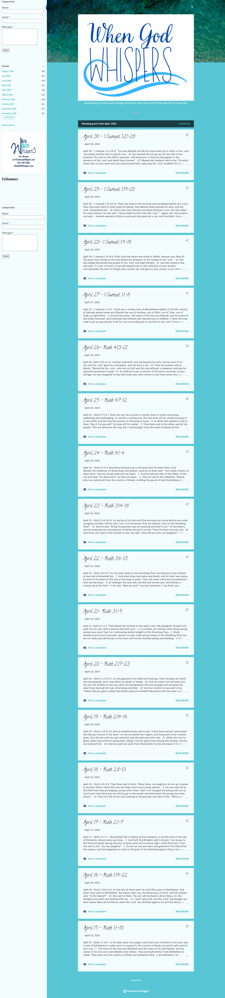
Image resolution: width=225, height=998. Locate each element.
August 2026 (7, 71)
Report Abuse (8, 125)
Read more (182, 173)
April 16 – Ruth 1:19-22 (105, 875)
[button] (187, 135)
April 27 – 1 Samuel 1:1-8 (106, 295)
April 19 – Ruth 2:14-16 (105, 717)
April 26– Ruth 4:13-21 (105, 348)
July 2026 (6, 76)
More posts (136, 980)
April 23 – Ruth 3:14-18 (106, 506)
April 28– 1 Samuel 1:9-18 (107, 242)
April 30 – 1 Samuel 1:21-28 (109, 137)
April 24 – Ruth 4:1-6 (103, 453)
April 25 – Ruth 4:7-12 (105, 400)
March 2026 (7, 95)
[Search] (192, 7)
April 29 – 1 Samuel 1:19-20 (109, 189)
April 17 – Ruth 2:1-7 (103, 822)
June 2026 (6, 81)
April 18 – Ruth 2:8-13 (104, 770)
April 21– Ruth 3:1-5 (102, 611)
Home (136, 113)
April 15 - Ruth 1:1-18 (103, 928)
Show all (184, 124)
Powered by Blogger (137, 991)
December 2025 (9, 109)
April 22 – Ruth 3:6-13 (105, 559)
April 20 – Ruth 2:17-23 (106, 664)
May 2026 (6, 85)
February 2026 (8, 100)
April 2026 (6, 90)
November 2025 (9, 114)
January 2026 (8, 104)
